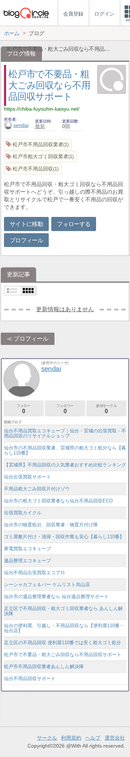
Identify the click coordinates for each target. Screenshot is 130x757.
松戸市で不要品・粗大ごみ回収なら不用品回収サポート (49, 85)
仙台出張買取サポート (27, 477)
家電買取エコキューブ (27, 548)
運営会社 (115, 738)
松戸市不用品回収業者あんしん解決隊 (44, 666)
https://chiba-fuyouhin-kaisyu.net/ (41, 109)
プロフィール (26, 240)
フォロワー (65, 409)
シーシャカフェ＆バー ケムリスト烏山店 (47, 584)
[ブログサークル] (26, 13)
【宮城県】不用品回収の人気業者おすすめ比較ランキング (65, 465)
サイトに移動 (26, 224)
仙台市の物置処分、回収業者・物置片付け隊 (51, 524)
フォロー (23, 409)
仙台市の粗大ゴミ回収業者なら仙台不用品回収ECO (58, 500)
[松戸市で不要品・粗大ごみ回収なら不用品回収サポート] (111, 80)
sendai (21, 125)
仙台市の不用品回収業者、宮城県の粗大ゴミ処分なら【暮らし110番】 (65, 450)
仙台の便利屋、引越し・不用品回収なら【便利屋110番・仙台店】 (64, 628)
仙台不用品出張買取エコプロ (34, 572)
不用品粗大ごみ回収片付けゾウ (37, 488)
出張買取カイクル (23, 512)
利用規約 (71, 738)
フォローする (73, 224)
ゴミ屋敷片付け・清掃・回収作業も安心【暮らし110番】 (64, 536)
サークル (47, 738)
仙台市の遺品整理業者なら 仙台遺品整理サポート (56, 596)
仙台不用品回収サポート (30, 678)
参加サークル (106, 409)
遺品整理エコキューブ (27, 560)
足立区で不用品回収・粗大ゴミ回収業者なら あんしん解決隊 (63, 611)
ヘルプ (92, 738)
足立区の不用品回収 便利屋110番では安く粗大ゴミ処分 (62, 642)
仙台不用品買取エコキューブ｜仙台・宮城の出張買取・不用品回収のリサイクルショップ (65, 433)
